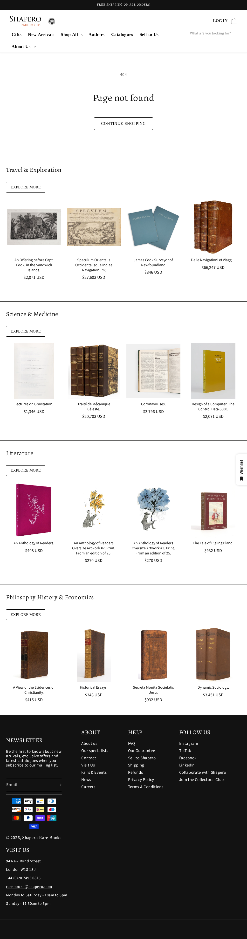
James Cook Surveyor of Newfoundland (153, 263)
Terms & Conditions (146, 787)
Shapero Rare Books (42, 837)
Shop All (69, 34)
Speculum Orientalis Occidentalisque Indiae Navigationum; (93, 265)
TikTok (185, 751)
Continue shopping (123, 123)
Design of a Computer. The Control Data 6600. (213, 407)
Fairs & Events (94, 772)
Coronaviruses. (153, 404)
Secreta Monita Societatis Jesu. (153, 690)
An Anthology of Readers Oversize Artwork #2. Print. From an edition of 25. (93, 548)
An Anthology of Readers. (34, 543)
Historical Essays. (94, 687)
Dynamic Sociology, (213, 687)
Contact (88, 758)
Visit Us (88, 765)
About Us (21, 46)
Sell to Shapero (142, 758)
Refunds (135, 772)
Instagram (188, 743)
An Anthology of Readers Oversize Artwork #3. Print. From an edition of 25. (153, 548)
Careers (88, 787)
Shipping (136, 765)
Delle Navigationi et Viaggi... (213, 260)
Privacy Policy (141, 780)
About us (89, 743)
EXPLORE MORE (26, 187)
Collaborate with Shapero (202, 772)
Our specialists (94, 751)
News (86, 780)
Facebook (188, 758)
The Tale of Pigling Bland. (213, 543)
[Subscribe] (56, 785)
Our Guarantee (141, 751)
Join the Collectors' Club (201, 780)
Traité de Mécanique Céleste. (93, 407)
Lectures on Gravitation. (33, 404)
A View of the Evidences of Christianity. (34, 690)
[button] (71, 34)
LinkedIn (187, 765)
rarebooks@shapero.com (29, 886)
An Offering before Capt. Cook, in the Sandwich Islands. (34, 265)
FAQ (131, 743)
